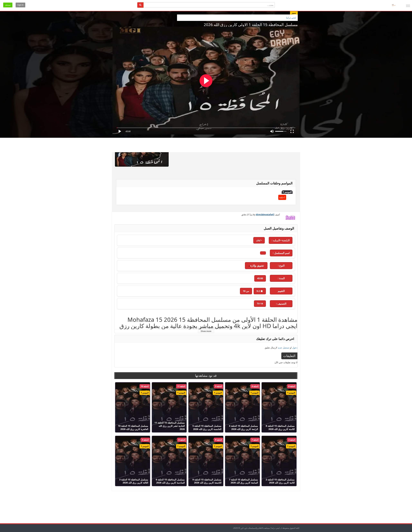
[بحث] (140, 5)
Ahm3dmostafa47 (265, 214)
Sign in (20, 5)
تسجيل (8, 5)
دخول (294, 347)
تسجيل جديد (283, 347)
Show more (206, 331)
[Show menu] (408, 6)
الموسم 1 (287, 192)
